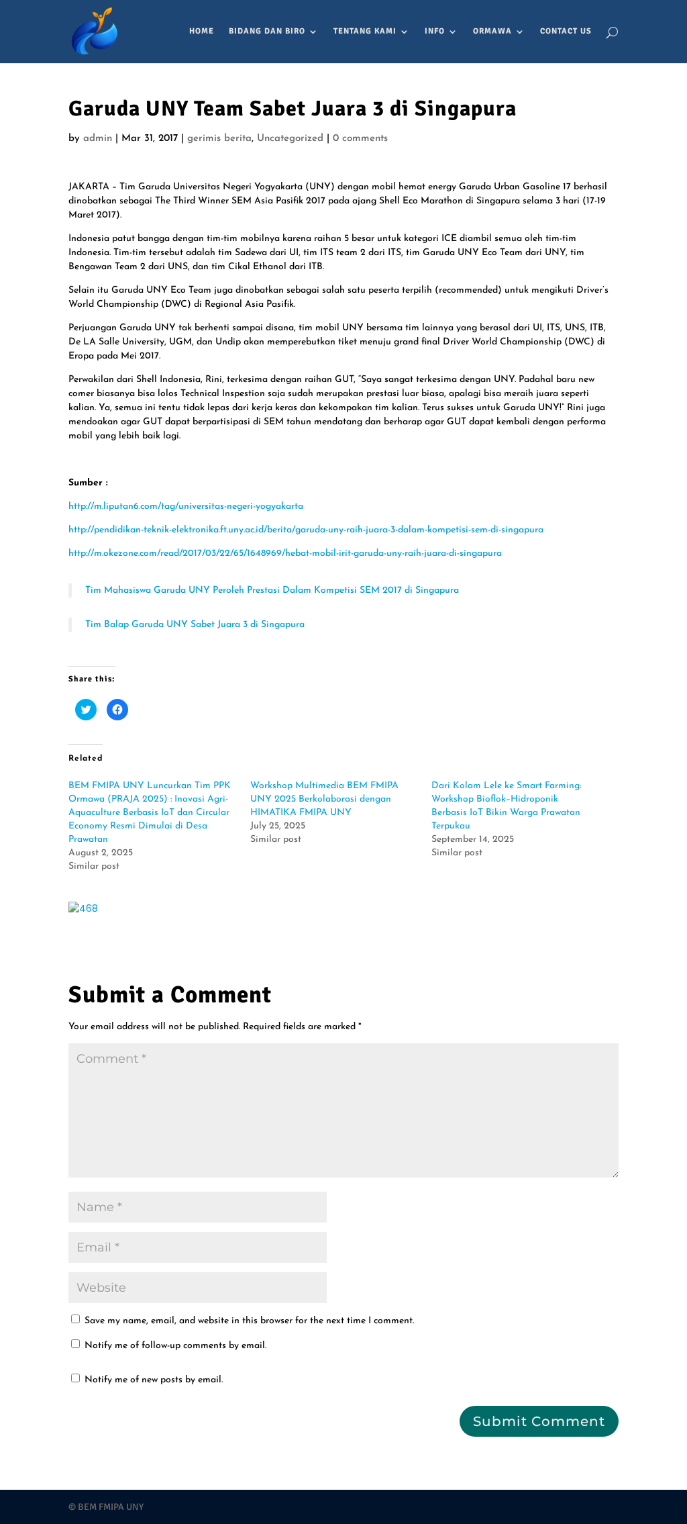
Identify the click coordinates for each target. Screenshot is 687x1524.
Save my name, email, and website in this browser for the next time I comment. (249, 1321)
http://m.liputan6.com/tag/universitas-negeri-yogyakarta (185, 507)
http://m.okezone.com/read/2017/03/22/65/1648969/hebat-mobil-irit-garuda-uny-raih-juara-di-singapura (285, 554)
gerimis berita (219, 139)
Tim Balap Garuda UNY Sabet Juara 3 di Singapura (195, 625)
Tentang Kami (365, 31)
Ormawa (492, 31)
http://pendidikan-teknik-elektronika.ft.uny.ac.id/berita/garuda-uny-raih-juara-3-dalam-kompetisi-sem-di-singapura (305, 530)
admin (97, 139)
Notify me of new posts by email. (154, 1380)
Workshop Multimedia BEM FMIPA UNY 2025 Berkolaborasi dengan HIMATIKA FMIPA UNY (324, 799)
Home (201, 31)
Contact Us (566, 31)
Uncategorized (290, 139)
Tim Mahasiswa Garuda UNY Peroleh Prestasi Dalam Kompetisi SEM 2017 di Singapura (272, 590)
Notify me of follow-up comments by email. (175, 1346)
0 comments (360, 139)
